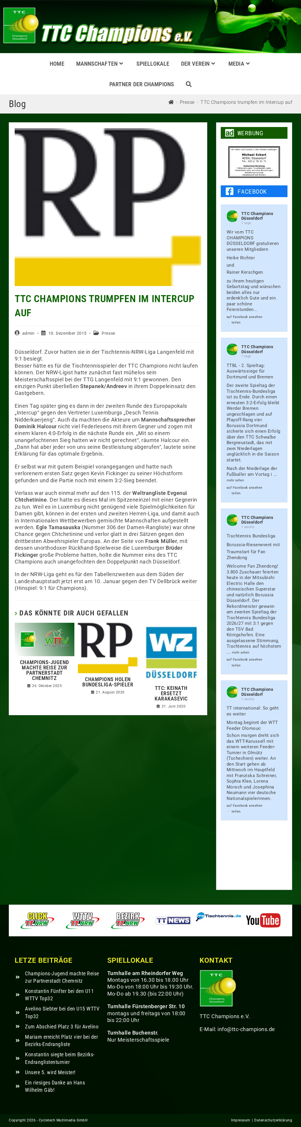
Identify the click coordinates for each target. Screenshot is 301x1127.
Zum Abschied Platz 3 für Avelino (61, 1026)
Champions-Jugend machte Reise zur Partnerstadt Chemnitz (44, 670)
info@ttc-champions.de (246, 1029)
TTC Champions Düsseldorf (257, 216)
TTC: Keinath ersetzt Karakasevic (171, 693)
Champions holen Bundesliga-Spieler (107, 682)
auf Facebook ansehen (244, 317)
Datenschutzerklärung (273, 1120)
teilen (236, 322)
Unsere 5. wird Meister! (50, 1072)
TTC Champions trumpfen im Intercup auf (246, 102)
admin (28, 333)
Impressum (240, 1120)
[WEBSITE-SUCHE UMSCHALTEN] (189, 84)
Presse (108, 333)
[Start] (171, 102)
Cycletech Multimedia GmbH (63, 1120)
